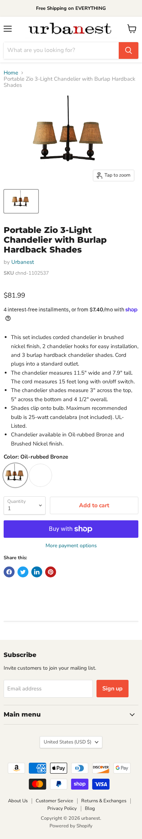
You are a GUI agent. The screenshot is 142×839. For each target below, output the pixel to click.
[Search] (128, 50)
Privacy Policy (62, 808)
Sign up (112, 689)
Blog (90, 808)
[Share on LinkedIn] (36, 571)
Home (11, 73)
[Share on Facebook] (9, 571)
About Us (18, 801)
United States (67, 742)
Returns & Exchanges (103, 801)
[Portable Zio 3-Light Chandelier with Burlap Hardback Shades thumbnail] (21, 201)
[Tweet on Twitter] (22, 571)
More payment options (71, 546)
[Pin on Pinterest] (50, 571)
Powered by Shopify (71, 826)
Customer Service (54, 801)
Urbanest (22, 262)
